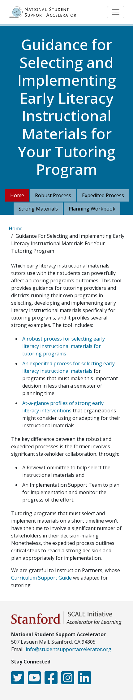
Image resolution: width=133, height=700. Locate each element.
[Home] (45, 12)
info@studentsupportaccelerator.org (68, 649)
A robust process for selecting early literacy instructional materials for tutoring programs (63, 346)
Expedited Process (103, 195)
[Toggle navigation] (115, 12)
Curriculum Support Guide (41, 577)
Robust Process (53, 195)
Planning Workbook (92, 208)
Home (17, 195)
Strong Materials (38, 208)
